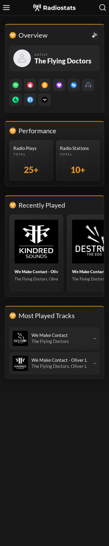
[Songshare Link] (95, 35)
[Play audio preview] (20, 338)
